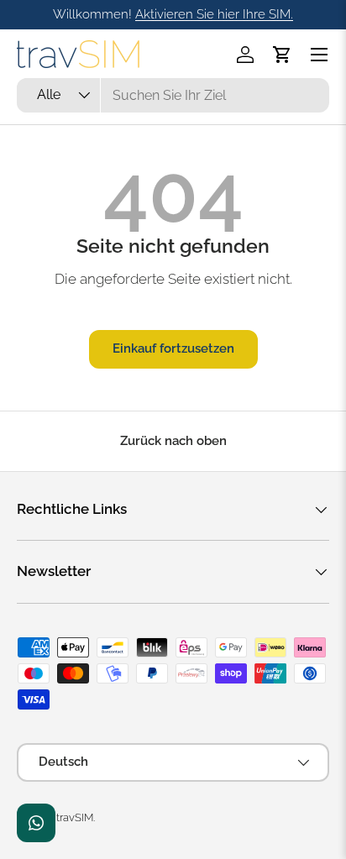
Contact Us (36, 823)
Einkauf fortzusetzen (173, 348)
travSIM (74, 817)
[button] (282, 54)
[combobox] (173, 95)
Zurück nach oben (173, 440)
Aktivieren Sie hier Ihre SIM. (214, 14)
